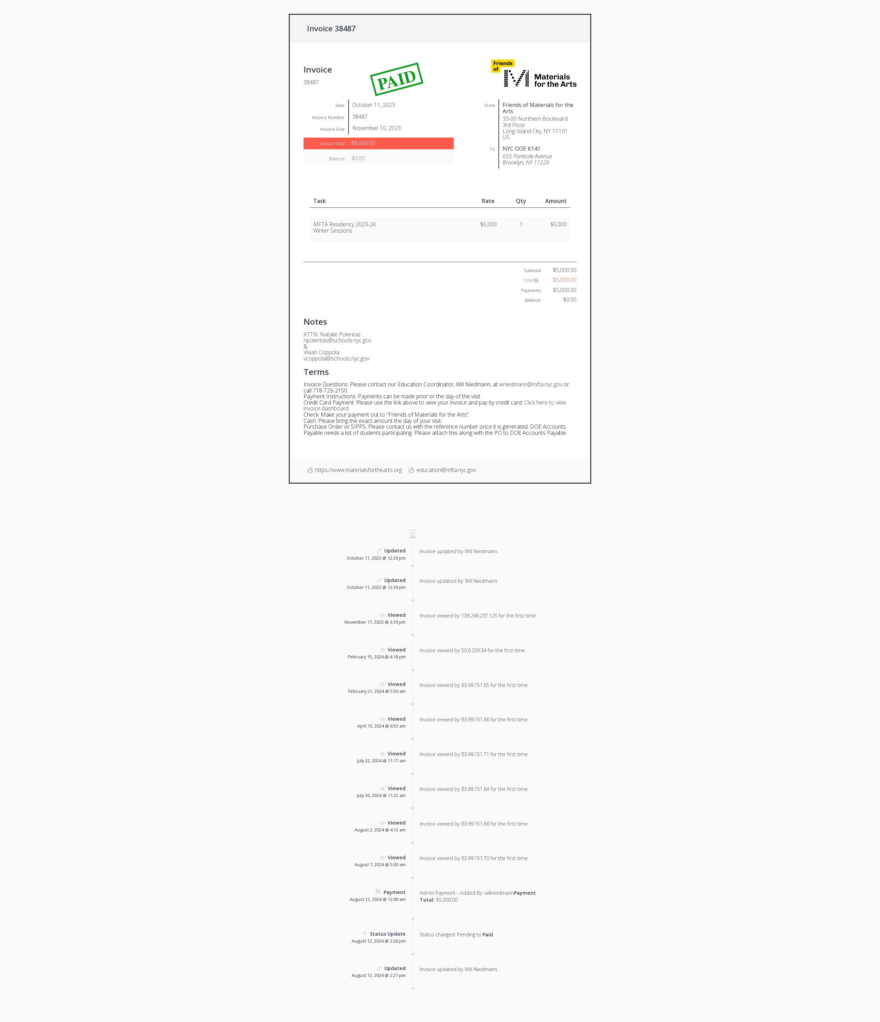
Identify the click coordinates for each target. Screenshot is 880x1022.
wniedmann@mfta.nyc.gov (530, 384)
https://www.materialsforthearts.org (358, 470)
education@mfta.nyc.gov (446, 470)
